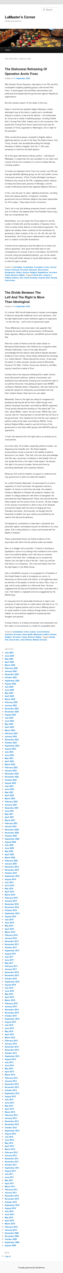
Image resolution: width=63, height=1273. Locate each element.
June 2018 (9, 922)
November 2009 (12, 1236)
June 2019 (9, 885)
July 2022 (9, 786)
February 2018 (11, 935)
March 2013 (10, 1112)
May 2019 (9, 888)
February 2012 (11, 1152)
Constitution (28, 267)
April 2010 (9, 1220)
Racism (26, 272)
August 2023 (10, 748)
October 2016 (11, 978)
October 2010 (11, 1202)
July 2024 (9, 717)
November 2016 (12, 975)
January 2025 (11, 705)
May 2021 (9, 814)
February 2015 (11, 1040)
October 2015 (11, 1015)
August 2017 (10, 953)
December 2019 (12, 866)
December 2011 (12, 1158)
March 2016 (10, 1000)
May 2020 (9, 851)
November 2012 (12, 1124)
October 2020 (11, 835)
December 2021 (12, 807)
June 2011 (9, 1177)
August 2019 (10, 879)
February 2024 (11, 733)
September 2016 (12, 981)
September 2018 (12, 913)
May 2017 (9, 963)
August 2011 (10, 1170)
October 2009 (11, 1239)
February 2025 (11, 702)
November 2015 (12, 1012)
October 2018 (11, 910)
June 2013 (9, 1102)
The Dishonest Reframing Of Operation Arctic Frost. (26, 71)
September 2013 (12, 1093)
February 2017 (11, 966)
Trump (7, 275)
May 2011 (9, 1180)
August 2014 (10, 1059)
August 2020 (10, 841)
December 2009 (12, 1233)
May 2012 (9, 1143)
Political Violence (12, 277)
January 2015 (11, 1043)
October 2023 (11, 742)
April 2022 (9, 795)
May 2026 (9, 658)
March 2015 (10, 1037)
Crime (46, 267)
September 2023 (12, 745)
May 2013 (9, 1105)
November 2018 (12, 907)
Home (7, 50)
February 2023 (11, 767)
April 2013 (9, 1108)
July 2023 (9, 751)
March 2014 (10, 1074)
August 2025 (10, 683)
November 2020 (12, 832)
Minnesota (38, 634)
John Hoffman (26, 639)
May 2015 (9, 1031)
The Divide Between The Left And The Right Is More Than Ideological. (25, 297)
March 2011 (10, 1186)
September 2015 (12, 1018)
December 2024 (12, 708)
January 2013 (11, 1118)
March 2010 (10, 1223)
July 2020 (9, 845)
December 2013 (12, 1084)
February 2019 (11, 897)
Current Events (43, 631)
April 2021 (9, 817)
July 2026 (9, 652)
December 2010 (12, 1195)
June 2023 (9, 755)
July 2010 (9, 1211)
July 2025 (9, 686)
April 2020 (9, 854)
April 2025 (9, 696)
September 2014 (12, 1056)
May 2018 (9, 925)
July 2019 (9, 882)
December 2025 (12, 674)
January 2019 (11, 900)
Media (30, 634)
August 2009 (10, 1245)
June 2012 (9, 1139)
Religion (33, 272)
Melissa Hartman (40, 639)
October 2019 (11, 872)
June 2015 (9, 1028)
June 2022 (9, 789)
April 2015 (9, 1034)
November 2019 (12, 869)
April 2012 (9, 1146)
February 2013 (11, 1115)
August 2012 (10, 1133)
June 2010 (9, 1214)
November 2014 (12, 1049)
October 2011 (11, 1164)
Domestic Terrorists (20, 269)
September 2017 (12, 950)
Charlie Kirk (37, 275)
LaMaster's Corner (20, 16)
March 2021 (10, 820)
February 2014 (11, 1077)
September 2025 (12, 680)
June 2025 (9, 689)
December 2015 (12, 1009)
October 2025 (11, 677)
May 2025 (9, 693)
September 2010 (12, 1205)
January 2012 (11, 1155)
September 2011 (12, 1167)
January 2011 (11, 1192)
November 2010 (12, 1198)
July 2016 (9, 987)
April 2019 (9, 891)
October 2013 (11, 1090)
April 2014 (9, 1071)
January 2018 (11, 938)
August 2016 (10, 984)
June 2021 (9, 810)
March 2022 (10, 798)
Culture (33, 631)
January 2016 (11, 1006)
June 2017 (9, 959)
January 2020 (11, 863)
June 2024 (9, 720)
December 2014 (12, 1046)
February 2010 (11, 1226)
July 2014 (9, 1062)
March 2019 (10, 894)
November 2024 (12, 711)
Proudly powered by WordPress (31, 1267)
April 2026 (9, 662)
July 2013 (9, 1099)
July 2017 (9, 956)
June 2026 (9, 655)
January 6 (47, 275)
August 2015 (10, 1021)
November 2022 (12, 776)
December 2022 (12, 773)
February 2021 (11, 823)
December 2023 (12, 739)
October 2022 (11, 779)
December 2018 (12, 904)
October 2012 (11, 1127)
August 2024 (10, 714)
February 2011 (11, 1189)
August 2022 (10, 783)
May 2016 (9, 994)
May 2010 (9, 1217)
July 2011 (9, 1174)
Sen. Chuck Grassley (29, 277)
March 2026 (10, 665)
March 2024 (10, 730)
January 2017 (11, 969)
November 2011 (12, 1161)
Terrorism (53, 272)
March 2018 (10, 932)
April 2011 (9, 1183)
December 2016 (12, 972)
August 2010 (10, 1208)
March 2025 (10, 699)
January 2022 (11, 804)
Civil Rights (17, 267)
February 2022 (11, 801)
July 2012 (9, 1136)
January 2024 (11, 736)
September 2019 (12, 876)
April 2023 (9, 761)
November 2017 (12, 944)
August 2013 (10, 1096)
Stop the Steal (44, 277)
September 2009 (12, 1242)
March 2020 (10, 857)
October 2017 (11, 947)
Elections (33, 269)
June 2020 (9, 848)
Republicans (43, 272)
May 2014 (9, 1068)
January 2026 (11, 671)
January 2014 (11, 1081)
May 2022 (9, 792)
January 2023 (11, 770)
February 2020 (11, 860)
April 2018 (9, 928)
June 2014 (9, 1065)
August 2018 (10, 916)
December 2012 (12, 1121)
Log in (8, 1256)
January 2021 (11, 826)
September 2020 (12, 838)
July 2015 (9, 1025)
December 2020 (12, 829)
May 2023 (9, 758)
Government (43, 269)
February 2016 (11, 1003)
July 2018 (9, 919)
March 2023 (10, 764)
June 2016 (9, 990)
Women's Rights (18, 275)
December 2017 (12, 941)
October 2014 (11, 1053)
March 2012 (10, 1149)
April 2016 (9, 997)
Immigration (10, 272)
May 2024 (9, 724)
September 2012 (12, 1130)
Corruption (38, 267)
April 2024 (9, 727)
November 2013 (12, 1087)
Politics (19, 272)
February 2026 (11, 668)
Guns (24, 634)
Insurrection (14, 639)
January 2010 (11, 1229)
